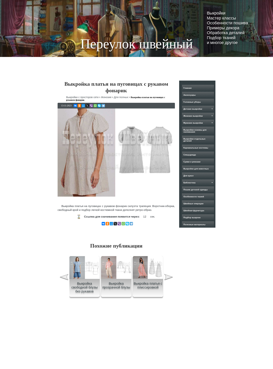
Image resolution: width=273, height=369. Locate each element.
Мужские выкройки (193, 123)
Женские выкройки (193, 116)
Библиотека (189, 183)
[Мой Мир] (83, 105)
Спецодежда (189, 155)
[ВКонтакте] (75, 105)
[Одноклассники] (79, 105)
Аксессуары (189, 95)
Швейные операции (193, 203)
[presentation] (63, 277)
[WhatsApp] (95, 105)
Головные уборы (192, 102)
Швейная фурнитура (193, 210)
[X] (87, 105)
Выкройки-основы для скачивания (194, 131)
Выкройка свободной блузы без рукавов (84, 287)
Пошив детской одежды (195, 189)
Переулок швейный (136, 43)
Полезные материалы (194, 224)
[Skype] (99, 105)
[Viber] (91, 105)
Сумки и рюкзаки (191, 162)
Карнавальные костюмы (195, 148)
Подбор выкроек (191, 217)
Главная (187, 88)
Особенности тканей (193, 196)
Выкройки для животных (196, 169)
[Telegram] (103, 105)
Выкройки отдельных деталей (194, 140)
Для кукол (188, 176)
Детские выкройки (192, 109)
